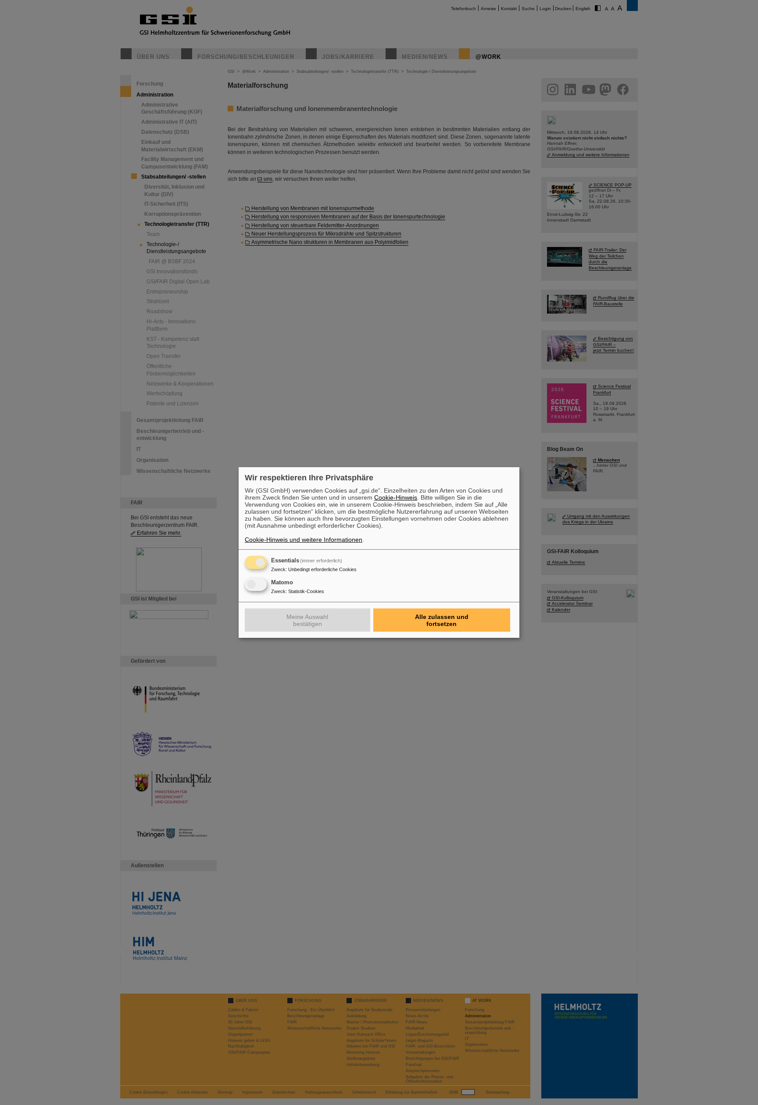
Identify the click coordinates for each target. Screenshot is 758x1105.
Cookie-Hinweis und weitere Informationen (303, 539)
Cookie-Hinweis (395, 497)
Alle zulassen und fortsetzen (441, 620)
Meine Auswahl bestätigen (307, 620)
